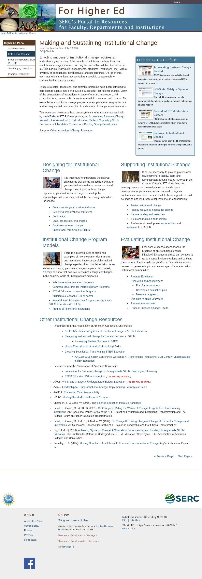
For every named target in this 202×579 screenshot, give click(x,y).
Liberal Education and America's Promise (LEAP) (93, 346)
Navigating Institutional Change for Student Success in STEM (100, 336)
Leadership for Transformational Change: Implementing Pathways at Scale (104, 387)
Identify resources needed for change (152, 209)
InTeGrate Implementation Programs (73, 282)
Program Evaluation (142, 276)
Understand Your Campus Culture (71, 229)
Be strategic (59, 216)
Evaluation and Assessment (147, 280)
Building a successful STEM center (72, 295)
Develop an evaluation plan (151, 290)
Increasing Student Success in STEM (96, 341)
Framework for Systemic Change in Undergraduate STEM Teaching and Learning (111, 371)
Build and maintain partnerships (149, 218)
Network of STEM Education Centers (76, 120)
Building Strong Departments (100, 124)
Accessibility (31, 525)
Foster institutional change (146, 205)
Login (177, 2)
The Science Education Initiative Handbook (116, 402)
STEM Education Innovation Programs (74, 291)
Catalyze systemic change (67, 225)
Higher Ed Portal (8, 33)
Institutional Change (19, 54)
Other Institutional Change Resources (71, 130)
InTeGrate (53, 116)
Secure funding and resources (148, 214)
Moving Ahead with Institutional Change (85, 397)
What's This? (128, 528)
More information (66, 547)
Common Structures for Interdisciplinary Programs (81, 286)
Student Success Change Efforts (149, 307)
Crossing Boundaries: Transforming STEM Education (95, 351)
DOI (41, 51)
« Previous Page (163, 456)
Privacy (28, 535)
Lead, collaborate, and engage (69, 220)
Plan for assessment (148, 285)
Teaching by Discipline (20, 68)
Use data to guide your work (147, 298)
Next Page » (184, 456)
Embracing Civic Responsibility (81, 392)
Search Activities (17, 48)
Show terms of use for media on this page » (78, 541)
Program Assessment (143, 303)
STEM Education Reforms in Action (85, 376)
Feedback (30, 539)
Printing (29, 530)
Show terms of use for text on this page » (77, 535)
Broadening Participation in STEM (21, 61)
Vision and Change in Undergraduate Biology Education (93, 381)
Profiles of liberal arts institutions (71, 308)
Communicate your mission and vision (74, 207)
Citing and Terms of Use (73, 520)
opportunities (168, 223)
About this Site (33, 521)
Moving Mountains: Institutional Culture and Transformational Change (119, 443)
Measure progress (146, 294)
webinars (132, 227)
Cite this (49, 51)
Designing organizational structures (72, 211)
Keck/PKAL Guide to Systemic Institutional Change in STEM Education (106, 331)
